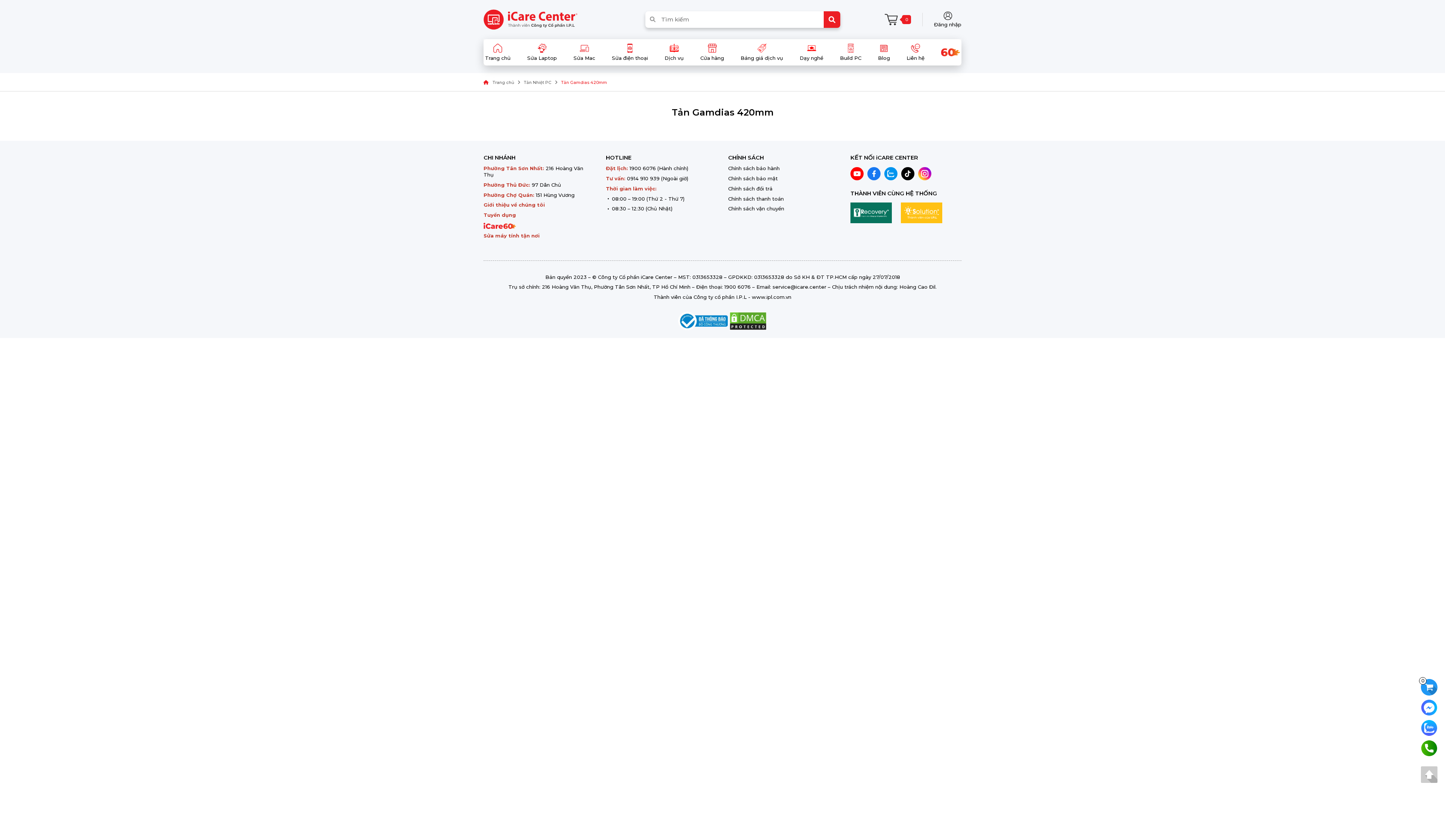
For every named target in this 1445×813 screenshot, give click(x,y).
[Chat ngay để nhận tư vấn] (1429, 707)
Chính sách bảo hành (754, 168)
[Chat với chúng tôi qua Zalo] (1429, 727)
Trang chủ (503, 82)
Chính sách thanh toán (756, 199)
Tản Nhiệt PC (537, 82)
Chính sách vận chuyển (756, 209)
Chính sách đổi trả (750, 189)
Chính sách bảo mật (753, 178)
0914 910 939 (643, 178)
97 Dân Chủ (546, 185)
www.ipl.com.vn (771, 297)
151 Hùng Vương (555, 195)
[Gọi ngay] (1429, 747)
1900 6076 (643, 168)
